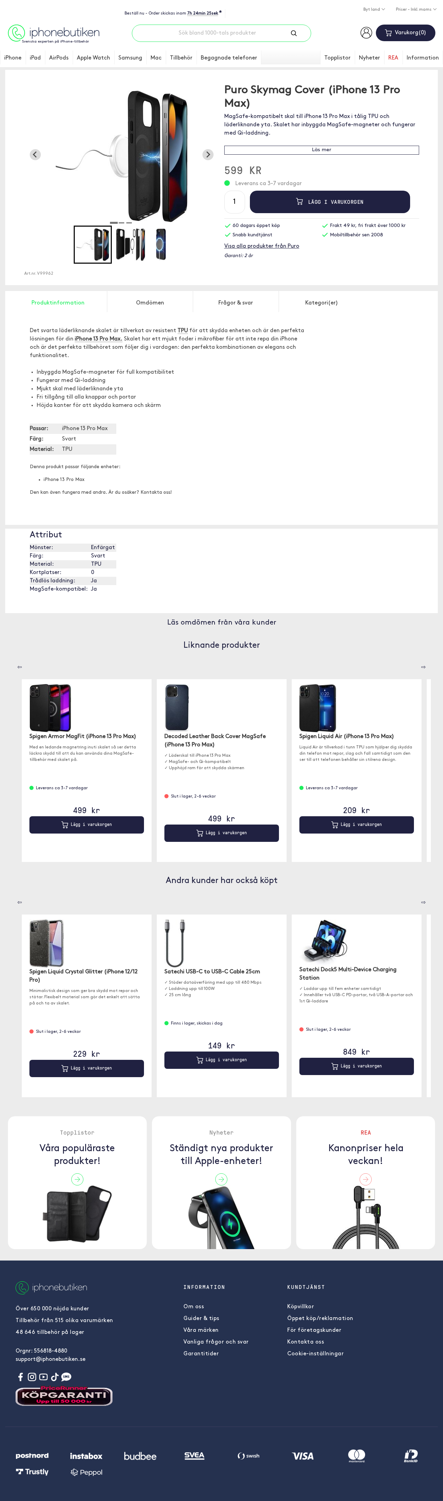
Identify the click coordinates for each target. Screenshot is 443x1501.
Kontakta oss (305, 1342)
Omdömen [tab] (150, 303)
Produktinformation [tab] (57, 303)
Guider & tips (201, 1318)
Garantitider (201, 1354)
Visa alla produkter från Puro (261, 246)
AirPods (59, 58)
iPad (35, 58)
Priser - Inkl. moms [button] (414, 10)
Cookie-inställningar (315, 1354)
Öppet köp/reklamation (320, 1318)
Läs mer (321, 150)
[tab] (114, 223)
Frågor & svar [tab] (235, 303)
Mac (156, 58)
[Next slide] (208, 154)
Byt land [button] (372, 10)
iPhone (12, 58)
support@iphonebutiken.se (50, 1359)
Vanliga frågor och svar (216, 1342)
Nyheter (369, 58)
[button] (93, 245)
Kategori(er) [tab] (321, 303)
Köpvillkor (300, 1307)
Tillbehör (181, 58)
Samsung (130, 58)
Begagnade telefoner (229, 58)
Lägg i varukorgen (334, 202)
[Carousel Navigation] (14, 665)
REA (393, 58)
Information (423, 58)
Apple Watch (93, 58)
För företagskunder (314, 1330)
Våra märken (201, 1330)
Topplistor (337, 58)
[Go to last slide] (35, 154)
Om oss (193, 1307)
